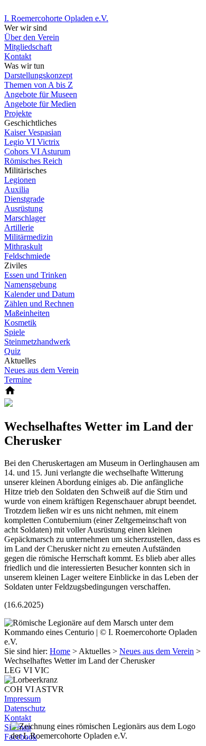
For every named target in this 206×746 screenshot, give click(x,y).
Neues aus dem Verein (156, 651)
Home (60, 651)
